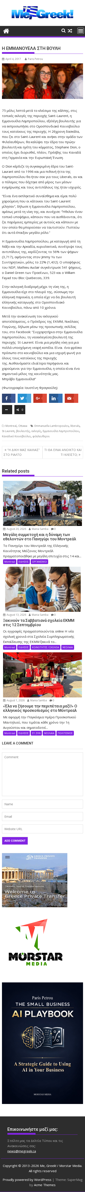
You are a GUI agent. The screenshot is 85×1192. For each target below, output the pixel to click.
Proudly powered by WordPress (27, 1179)
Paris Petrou (35, 59)
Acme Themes (45, 1185)
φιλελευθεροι (41, 436)
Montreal (11, 426)
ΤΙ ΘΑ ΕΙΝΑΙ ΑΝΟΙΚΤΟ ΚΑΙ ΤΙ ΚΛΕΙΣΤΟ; (63, 452)
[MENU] (80, 31)
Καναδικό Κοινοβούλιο (16, 436)
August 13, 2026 (16, 615)
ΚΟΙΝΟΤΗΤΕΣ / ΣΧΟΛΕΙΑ (45, 647)
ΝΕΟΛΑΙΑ (68, 647)
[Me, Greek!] (6, 30)
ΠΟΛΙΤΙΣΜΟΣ (65, 733)
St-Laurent (8, 431)
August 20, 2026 (16, 529)
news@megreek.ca (21, 1151)
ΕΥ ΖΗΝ (36, 733)
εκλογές (36, 431)
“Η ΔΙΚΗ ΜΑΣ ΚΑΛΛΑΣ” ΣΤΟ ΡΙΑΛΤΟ (21, 452)
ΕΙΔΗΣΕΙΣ (24, 561)
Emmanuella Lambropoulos (51, 426)
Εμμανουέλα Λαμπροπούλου (61, 431)
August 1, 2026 (15, 700)
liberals (75, 426)
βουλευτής (23, 431)
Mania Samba (39, 529)
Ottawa (22, 426)
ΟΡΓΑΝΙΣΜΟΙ (39, 561)
